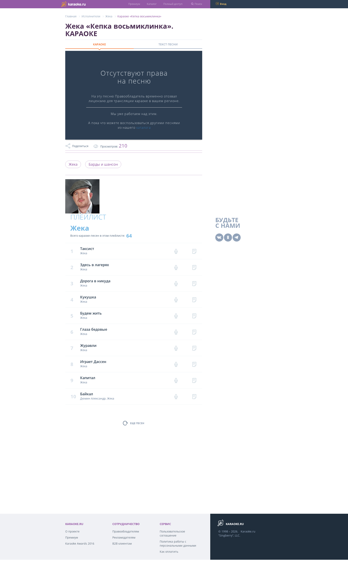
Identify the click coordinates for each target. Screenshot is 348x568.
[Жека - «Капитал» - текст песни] (194, 380)
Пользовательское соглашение (172, 533)
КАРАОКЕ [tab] (99, 44)
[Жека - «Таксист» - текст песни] (194, 251)
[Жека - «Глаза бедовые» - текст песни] (194, 332)
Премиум (134, 4)
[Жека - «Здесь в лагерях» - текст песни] (194, 267)
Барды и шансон (103, 164)
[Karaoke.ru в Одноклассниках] (228, 237)
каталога (143, 127)
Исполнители (91, 16)
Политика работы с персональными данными (178, 543)
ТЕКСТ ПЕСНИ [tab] (168, 44)
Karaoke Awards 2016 (79, 543)
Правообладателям (125, 531)
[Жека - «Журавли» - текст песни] (194, 348)
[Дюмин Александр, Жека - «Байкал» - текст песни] (194, 396)
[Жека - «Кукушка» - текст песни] (194, 300)
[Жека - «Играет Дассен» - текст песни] (194, 364)
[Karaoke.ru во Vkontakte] (219, 237)
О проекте (72, 531)
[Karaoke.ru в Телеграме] (237, 237)
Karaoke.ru (248, 531)
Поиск (198, 4)
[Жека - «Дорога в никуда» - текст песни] (194, 283)
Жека (108, 16)
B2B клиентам (122, 543)
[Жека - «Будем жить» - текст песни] (194, 316)
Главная (71, 16)
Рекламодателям (123, 537)
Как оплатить (169, 551)
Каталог (152, 4)
